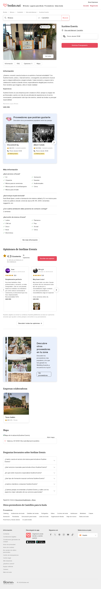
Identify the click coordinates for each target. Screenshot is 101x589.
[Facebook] (50, 534)
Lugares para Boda (36, 6)
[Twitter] (55, 534)
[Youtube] (68, 534)
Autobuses (74, 513)
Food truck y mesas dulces (11, 520)
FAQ (18, 64)
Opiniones (28, 64)
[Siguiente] (54, 142)
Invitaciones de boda (17, 513)
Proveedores (49, 6)
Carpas (91, 513)
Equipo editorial (8, 566)
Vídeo (53, 513)
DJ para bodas (27, 520)
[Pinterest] (59, 534)
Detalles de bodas (33, 513)
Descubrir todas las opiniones (29, 323)
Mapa (38, 64)
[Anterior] (6, 142)
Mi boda (26, 6)
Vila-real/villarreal (31, 12)
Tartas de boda (84, 516)
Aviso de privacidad (9, 544)
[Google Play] (40, 543)
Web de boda (7, 572)
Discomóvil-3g (13, 145)
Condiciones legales (9, 537)
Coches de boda (62, 513)
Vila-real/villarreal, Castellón (73, 30)
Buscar (65, 18)
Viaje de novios (71, 516)
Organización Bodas (57, 516)
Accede (86, 6)
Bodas (5, 12)
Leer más (6, 107)
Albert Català (39, 145)
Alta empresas (7, 561)
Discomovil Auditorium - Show (25, 500)
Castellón (20, 12)
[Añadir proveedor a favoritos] (53, 26)
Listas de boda (43, 516)
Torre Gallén (10, 417)
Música (12, 12)
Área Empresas (93, 2)
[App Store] (30, 543)
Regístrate (94, 6)
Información (9, 64)
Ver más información (30, 240)
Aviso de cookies (8, 547)
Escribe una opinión (47, 259)
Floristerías (15, 516)
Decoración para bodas (29, 516)
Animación (6, 516)
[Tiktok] (72, 534)
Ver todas (48, 56)
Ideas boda (59, 6)
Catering (5, 513)
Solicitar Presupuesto (80, 45)
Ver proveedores (43, 374)
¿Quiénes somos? (8, 564)
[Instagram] (63, 534)
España (85, 535)
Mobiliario (83, 513)
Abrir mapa (50, 437)
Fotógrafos (44, 513)
